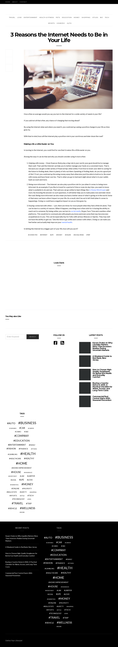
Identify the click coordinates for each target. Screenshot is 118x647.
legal (14, 480)
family (32, 445)
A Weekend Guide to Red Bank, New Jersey (102, 358)
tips (29, 499)
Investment (13, 476)
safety (24, 492)
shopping (33, 492)
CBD (26, 432)
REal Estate (12, 492)
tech (31, 495)
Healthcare (15, 459)
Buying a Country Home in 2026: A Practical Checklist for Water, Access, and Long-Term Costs (102, 387)
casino (18, 432)
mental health (67, 222)
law (22, 476)
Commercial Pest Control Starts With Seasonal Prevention (102, 398)
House (17, 472)
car (23, 428)
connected (33, 235)
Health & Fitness (46, 17)
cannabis (13, 428)
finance (24, 449)
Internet (44, 235)
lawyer (31, 476)
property (27, 488)
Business (28, 423)
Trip (88, 235)
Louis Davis (59, 263)
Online (68, 235)
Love (19, 17)
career (31, 428)
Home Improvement (22, 468)
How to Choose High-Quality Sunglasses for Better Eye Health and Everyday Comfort (102, 373)
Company (22, 435)
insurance (28, 472)
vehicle (13, 508)
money (59, 235)
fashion (12, 449)
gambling (13, 454)
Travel (12, 17)
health (28, 454)
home (22, 463)
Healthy (29, 458)
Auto (69, 23)
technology (19, 499)
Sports (51, 23)
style (23, 496)
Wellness (28, 508)
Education (67, 17)
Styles (95, 17)
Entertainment (30, 17)
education (22, 440)
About (15, 2)
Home (7, 2)
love (30, 480)
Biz (101, 17)
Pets (58, 17)
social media (76, 211)
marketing (15, 484)
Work (23, 512)
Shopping (86, 17)
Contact (23, 2)
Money (77, 17)
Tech (107, 17)
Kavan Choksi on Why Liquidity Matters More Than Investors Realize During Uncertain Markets (102, 346)
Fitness (34, 449)
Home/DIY (61, 23)
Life (52, 235)
